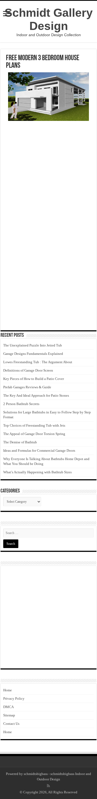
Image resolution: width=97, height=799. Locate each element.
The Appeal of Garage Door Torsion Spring (34, 434)
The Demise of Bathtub (20, 442)
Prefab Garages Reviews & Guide (27, 387)
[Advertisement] (48, 174)
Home (7, 690)
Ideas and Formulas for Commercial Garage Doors (39, 450)
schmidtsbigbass (36, 774)
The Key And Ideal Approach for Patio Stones (36, 395)
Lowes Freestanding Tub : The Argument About (37, 362)
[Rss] (48, 786)
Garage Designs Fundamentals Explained (33, 354)
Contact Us (11, 724)
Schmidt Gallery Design (49, 19)
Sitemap (9, 715)
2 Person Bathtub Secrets (21, 404)
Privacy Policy (14, 698)
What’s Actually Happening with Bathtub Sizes (37, 472)
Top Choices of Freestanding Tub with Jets (34, 425)
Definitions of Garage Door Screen (28, 370)
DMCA (8, 707)
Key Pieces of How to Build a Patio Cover (33, 379)
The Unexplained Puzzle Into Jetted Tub (32, 345)
